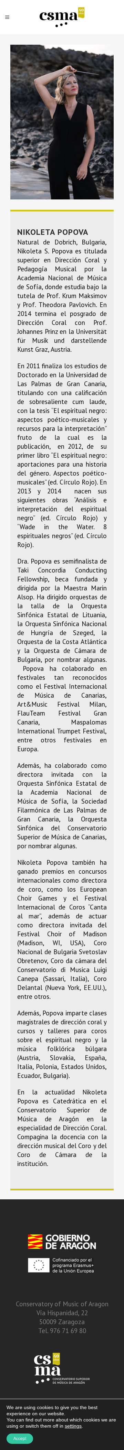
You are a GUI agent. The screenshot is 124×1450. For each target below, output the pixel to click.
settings (73, 1426)
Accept (19, 1438)
